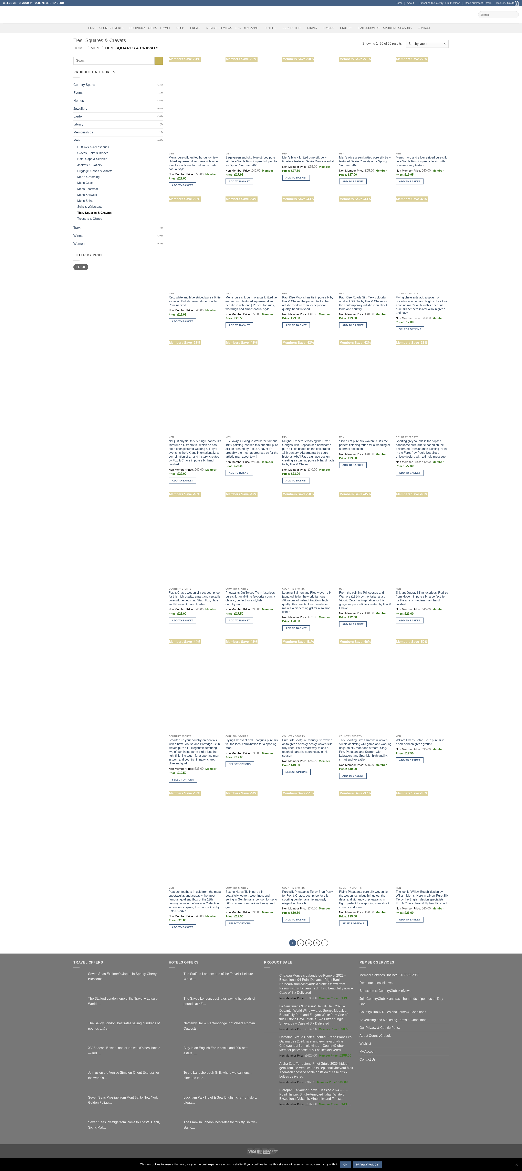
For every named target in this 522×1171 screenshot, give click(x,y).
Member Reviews (219, 28)
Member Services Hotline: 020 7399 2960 (389, 975)
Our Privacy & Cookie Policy (379, 1027)
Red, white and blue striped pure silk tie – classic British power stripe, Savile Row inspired (194, 301)
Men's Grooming (88, 177)
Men (95, 48)
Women (79, 243)
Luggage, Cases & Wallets (94, 171)
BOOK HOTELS (291, 28)
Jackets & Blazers (89, 165)
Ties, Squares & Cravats (94, 212)
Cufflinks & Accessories (93, 147)
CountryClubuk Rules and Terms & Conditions (392, 1012)
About (410, 2)
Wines (78, 235)
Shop (180, 28)
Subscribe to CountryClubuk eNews (439, 2)
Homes (78, 100)
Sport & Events (111, 28)
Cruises (346, 28)
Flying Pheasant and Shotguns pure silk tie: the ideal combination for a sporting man (252, 744)
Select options (410, 329)
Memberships (83, 132)
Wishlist (365, 1043)
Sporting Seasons (397, 28)
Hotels (270, 28)
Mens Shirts (85, 200)
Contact (424, 28)
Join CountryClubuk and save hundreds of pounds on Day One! (401, 1001)
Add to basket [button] (182, 185)
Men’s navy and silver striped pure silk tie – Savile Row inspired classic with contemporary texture (421, 161)
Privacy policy (367, 1164)
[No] (516, 1166)
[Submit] (514, 14)
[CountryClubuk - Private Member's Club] (20, 14)
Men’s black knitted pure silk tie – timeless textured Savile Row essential (308, 159)
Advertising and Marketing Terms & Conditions (392, 1020)
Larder (78, 116)
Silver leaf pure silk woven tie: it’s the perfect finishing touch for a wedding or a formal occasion (364, 444)
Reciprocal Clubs (143, 28)
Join (238, 28)
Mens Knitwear (87, 194)
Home (399, 2)
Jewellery (80, 108)
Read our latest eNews (376, 983)
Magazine (251, 28)
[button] (507, 3)
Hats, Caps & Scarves (92, 159)
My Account (367, 1051)
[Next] (324, 942)
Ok (345, 1164)
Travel (165, 28)
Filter (80, 267)
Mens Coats (85, 182)
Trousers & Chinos (89, 218)
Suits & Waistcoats (89, 206)
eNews (195, 28)
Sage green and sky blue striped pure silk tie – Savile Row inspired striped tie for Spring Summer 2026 (251, 161)
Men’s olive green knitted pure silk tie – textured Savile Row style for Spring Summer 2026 (364, 161)
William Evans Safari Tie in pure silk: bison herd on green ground (420, 742)
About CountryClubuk (375, 1035)
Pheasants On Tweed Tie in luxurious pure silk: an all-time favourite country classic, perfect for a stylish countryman (250, 598)
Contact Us (367, 1059)
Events (78, 92)
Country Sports (84, 84)
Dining (312, 28)
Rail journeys (369, 28)
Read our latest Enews (478, 2)
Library (78, 124)
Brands (328, 28)
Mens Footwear (87, 189)
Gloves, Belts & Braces (92, 153)
